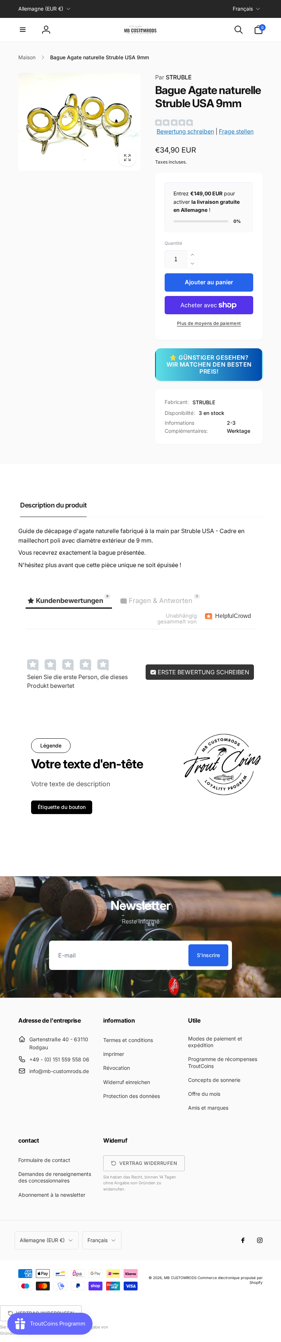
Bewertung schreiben (185, 131)
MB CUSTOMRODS (180, 1277)
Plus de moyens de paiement (209, 323)
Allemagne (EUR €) (40, 8)
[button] (23, 30)
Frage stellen (236, 131)
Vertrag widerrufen (148, 1163)
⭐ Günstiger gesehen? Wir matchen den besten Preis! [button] (209, 364)
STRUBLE (173, 77)
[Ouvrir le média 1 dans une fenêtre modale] (79, 121)
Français (243, 8)
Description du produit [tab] (53, 505)
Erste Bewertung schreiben (202, 672)
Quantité (173, 243)
